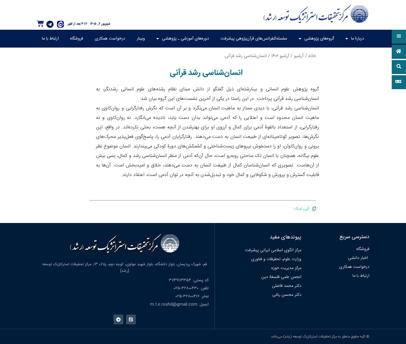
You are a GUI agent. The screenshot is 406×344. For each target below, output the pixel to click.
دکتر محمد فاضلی (286, 286)
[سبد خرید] (40, 23)
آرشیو (299, 56)
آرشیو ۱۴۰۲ (280, 56)
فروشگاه (76, 38)
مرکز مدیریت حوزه (286, 268)
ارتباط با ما (50, 38)
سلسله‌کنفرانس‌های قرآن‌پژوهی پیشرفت (254, 38)
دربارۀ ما (357, 38)
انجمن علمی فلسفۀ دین (281, 277)
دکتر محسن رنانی (286, 295)
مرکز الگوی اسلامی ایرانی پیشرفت (273, 250)
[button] (399, 37)
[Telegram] (49, 24)
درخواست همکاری (110, 38)
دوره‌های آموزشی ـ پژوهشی (185, 38)
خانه (312, 56)
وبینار (141, 38)
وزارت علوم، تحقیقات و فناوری (276, 259)
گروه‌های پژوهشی (319, 38)
